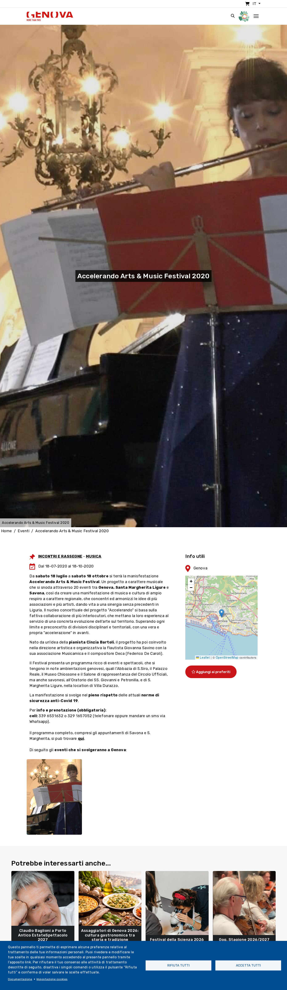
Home (6, 531)
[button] (221, 613)
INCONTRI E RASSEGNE (60, 556)
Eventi (23, 531)
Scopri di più (43, 938)
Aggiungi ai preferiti (212, 672)
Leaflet (204, 657)
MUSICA (93, 556)
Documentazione (20, 979)
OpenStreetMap (227, 657)
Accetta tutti (248, 965)
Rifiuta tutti (178, 965)
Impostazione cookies (52, 979)
